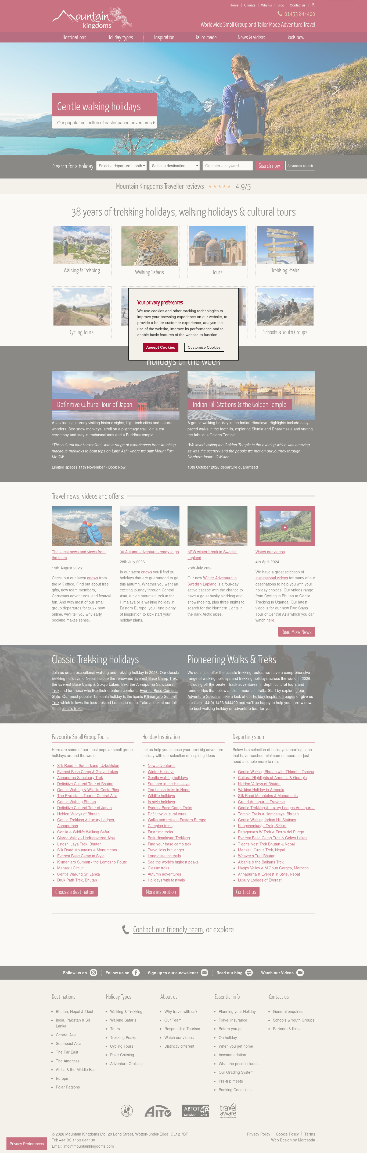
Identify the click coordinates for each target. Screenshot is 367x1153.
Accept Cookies (160, 347)
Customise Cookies (204, 347)
